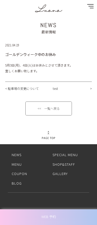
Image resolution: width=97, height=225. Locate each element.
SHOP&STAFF (64, 164)
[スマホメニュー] (89, 7)
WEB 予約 (48, 216)
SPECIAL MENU (65, 154)
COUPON (19, 173)
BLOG (17, 183)
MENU (17, 164)
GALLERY (60, 173)
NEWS (16, 154)
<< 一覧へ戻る (49, 108)
